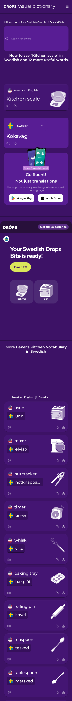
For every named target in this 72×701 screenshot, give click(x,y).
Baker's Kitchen (58, 22)
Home (9, 22)
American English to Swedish (31, 22)
